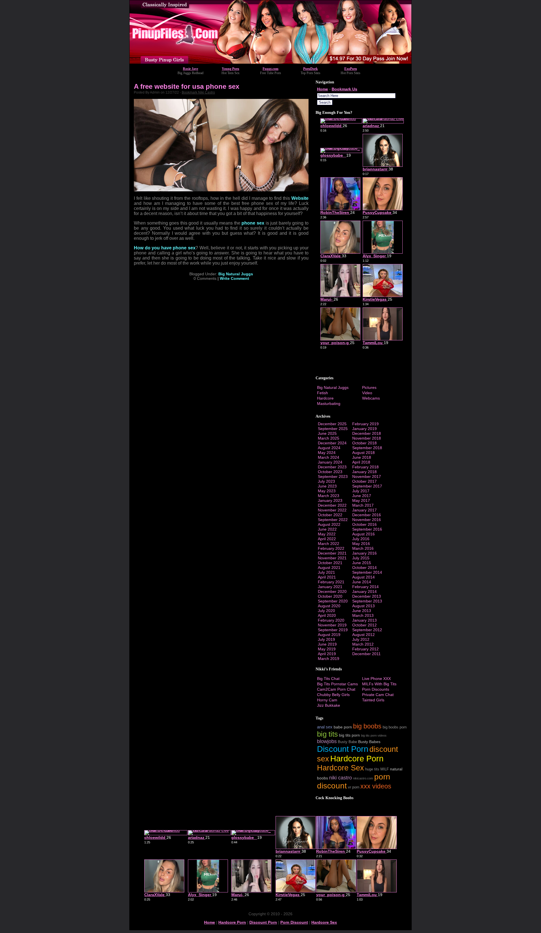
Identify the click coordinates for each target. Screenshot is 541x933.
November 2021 (332, 558)
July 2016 (360, 539)
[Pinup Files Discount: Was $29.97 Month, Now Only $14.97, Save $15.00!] (270, 62)
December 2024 (332, 443)
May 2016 (361, 543)
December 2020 (332, 591)
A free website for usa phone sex (186, 86)
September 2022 (333, 519)
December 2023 (332, 467)
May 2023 (327, 491)
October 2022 (330, 515)
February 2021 (331, 582)
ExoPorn (350, 69)
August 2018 (363, 452)
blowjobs (327, 741)
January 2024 (330, 462)
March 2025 (328, 438)
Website (300, 198)
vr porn (353, 787)
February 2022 (331, 548)
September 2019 (333, 630)
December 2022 (332, 505)
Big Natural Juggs (235, 274)
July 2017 (360, 491)
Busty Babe (347, 742)
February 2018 (365, 467)
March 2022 (328, 543)
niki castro (340, 778)
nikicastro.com (363, 778)
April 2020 (327, 615)
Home (322, 89)
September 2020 (333, 601)
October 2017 (364, 481)
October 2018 (364, 443)
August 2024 (329, 448)
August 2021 (329, 567)
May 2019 (327, 649)
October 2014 (364, 567)
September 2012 (367, 630)
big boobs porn (395, 727)
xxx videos (375, 786)
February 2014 (365, 586)
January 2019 (364, 428)
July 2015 (360, 558)
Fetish (322, 393)
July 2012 (360, 639)
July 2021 (326, 572)
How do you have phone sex (165, 247)
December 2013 (366, 596)
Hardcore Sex (340, 767)
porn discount (294, 922)
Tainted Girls (373, 700)
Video (367, 393)
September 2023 (333, 476)
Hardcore (325, 398)
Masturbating (328, 403)
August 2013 (363, 606)
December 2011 (366, 653)
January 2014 (364, 591)
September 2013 (367, 601)
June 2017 (361, 495)
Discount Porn (342, 749)
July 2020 (326, 610)
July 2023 (326, 481)
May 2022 (327, 534)
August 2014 (363, 577)
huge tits (372, 769)
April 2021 (327, 577)
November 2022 (332, 510)
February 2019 (365, 424)
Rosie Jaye (190, 69)
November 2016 (366, 519)
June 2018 (361, 457)
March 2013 (363, 615)
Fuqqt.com (270, 69)
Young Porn (230, 69)
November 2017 (366, 476)
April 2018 (361, 462)
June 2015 (361, 562)
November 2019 (332, 625)
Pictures (369, 387)
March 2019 (328, 658)
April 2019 (327, 653)
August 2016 (363, 534)
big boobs (367, 726)
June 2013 (361, 610)
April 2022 (327, 539)
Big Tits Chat (328, 678)
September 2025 (333, 428)
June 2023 (327, 486)
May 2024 (327, 452)
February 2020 (331, 620)
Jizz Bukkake (328, 705)
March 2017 (363, 505)
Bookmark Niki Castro (198, 92)
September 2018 (367, 448)
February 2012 (365, 649)
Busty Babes (369, 741)
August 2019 (329, 634)
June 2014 (361, 582)
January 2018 (364, 471)
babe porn (343, 727)
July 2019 (326, 639)
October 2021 (330, 562)
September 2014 (367, 572)
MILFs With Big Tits (379, 684)
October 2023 (330, 471)
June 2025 (327, 433)
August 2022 (329, 524)
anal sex (324, 726)
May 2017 (361, 500)
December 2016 (366, 515)
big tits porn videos (374, 735)
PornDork (310, 69)
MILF (384, 769)
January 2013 (364, 620)
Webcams (371, 398)
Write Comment (234, 278)
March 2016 (363, 548)
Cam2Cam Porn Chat (336, 689)
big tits (327, 734)
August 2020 (329, 606)
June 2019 (327, 644)
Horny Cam (327, 700)
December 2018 (366, 433)
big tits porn (349, 735)
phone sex (252, 223)
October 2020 (330, 596)
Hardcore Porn (356, 758)
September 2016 (367, 529)
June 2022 (327, 529)
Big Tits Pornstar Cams (337, 684)
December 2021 (332, 553)
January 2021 (330, 586)
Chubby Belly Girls (333, 694)
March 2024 (328, 457)
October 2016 (364, 524)
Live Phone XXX (376, 678)
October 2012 (364, 625)
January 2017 (364, 510)
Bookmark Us (344, 89)
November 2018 (366, 438)
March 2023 (328, 495)
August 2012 (363, 634)
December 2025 (332, 424)
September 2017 (367, 486)
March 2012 (363, 644)
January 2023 (330, 500)
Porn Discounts (375, 689)
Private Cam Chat (378, 694)
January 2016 (364, 553)
